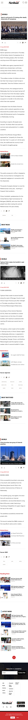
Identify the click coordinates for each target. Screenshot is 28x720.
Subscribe (21, 673)
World (3, 685)
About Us (11, 691)
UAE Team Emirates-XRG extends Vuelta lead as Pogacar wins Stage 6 (16, 579)
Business (4, 688)
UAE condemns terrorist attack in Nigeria (16, 417)
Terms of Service (17, 683)
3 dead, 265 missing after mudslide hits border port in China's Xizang (17, 403)
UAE (3, 683)
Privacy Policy (10, 694)
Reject (18, 717)
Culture (3, 692)
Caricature (11, 688)
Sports (3, 690)
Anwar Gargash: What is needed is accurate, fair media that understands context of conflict (16, 595)
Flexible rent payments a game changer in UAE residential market (16, 230)
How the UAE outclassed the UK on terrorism (17, 238)
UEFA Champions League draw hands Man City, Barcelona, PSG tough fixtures (17, 587)
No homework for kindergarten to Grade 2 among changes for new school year (16, 410)
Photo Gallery (10, 686)
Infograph (11, 683)
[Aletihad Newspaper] (14, 2)
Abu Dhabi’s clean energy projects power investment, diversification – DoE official (17, 246)
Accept (12, 717)
